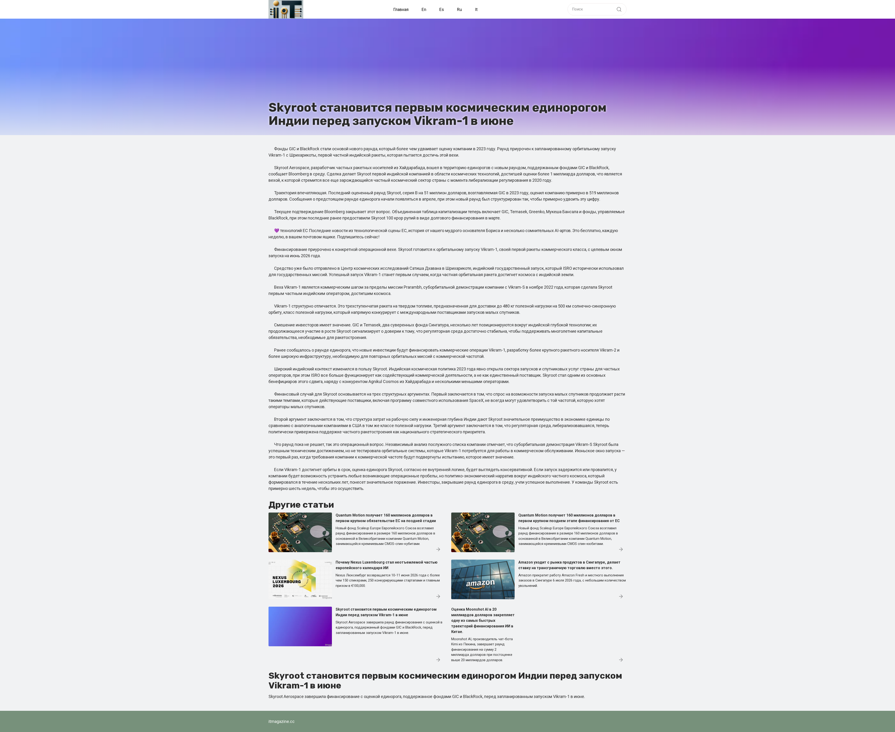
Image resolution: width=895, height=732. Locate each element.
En (424, 9)
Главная (401, 9)
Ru (459, 9)
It (476, 9)
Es (441, 9)
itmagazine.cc (281, 721)
